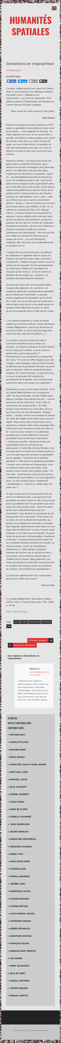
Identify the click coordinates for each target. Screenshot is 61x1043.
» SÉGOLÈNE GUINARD (20, 846)
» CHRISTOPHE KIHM (19, 861)
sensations (46, 622)
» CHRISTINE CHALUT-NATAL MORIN (27, 764)
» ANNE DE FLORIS (17, 809)
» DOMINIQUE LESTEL (19, 891)
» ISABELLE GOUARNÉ (19, 816)
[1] (7, 598)
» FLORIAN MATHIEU (18, 898)
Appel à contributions (19, 723)
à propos (12, 718)
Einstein (24, 622)
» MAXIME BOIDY (17, 749)
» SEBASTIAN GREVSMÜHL (22, 839)
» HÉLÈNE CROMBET (18, 794)
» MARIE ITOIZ (15, 854)
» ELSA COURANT (17, 787)
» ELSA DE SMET (16, 973)
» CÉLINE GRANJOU (18, 831)
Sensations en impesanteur (30, 63)
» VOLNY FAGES (16, 801)
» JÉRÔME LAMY (16, 883)
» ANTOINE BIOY (16, 734)
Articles (22, 611)
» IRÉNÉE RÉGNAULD (19, 928)
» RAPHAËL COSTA (17, 779)
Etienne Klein (14, 70)
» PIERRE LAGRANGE (19, 876)
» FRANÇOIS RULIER (18, 943)
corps (16, 622)
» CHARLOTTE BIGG (18, 742)
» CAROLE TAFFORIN (18, 980)
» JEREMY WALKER (18, 988)
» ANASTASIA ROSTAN (20, 936)
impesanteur (34, 622)
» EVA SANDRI (15, 958)
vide (9, 626)
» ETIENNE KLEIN (17, 868)
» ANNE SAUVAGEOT (19, 965)
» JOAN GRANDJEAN (19, 824)
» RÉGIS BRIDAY (16, 757)
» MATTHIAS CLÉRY (18, 772)
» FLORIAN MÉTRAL (18, 906)
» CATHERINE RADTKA (19, 921)
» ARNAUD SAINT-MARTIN (22, 951)
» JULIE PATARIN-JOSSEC (21, 913)
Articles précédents (24, 645)
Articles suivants (38, 640)
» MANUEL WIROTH (18, 995)
